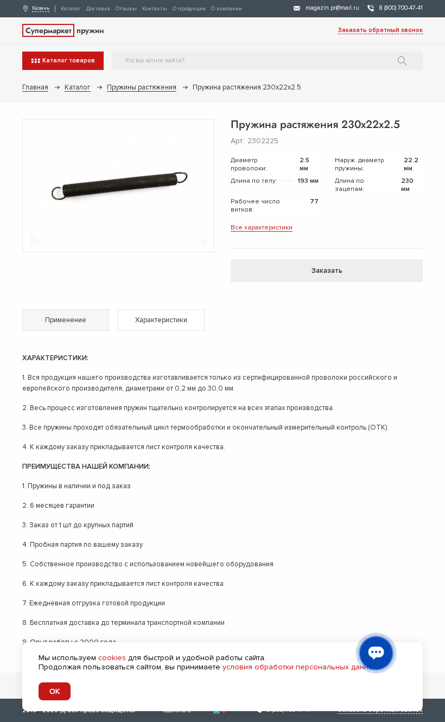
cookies (112, 657)
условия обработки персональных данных (300, 667)
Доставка (98, 8)
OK (54, 691)
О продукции (189, 8)
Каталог (71, 8)
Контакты (154, 8)
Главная (35, 87)
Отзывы (126, 8)
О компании (226, 8)
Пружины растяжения (141, 87)
